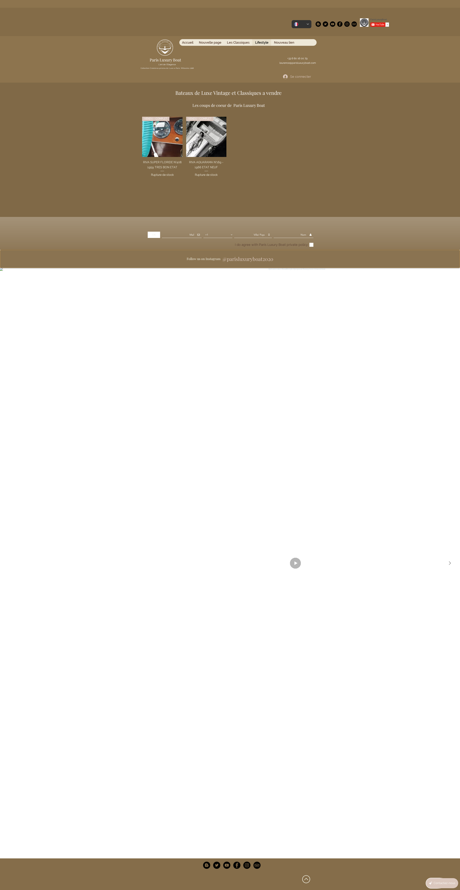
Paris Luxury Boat (165, 59)
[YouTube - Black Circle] (332, 24)
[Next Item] (449, 563)
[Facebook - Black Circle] (339, 24)
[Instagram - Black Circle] (347, 24)
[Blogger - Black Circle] (318, 24)
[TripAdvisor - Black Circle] (354, 24)
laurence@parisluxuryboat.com (297, 62)
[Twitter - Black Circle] (325, 24)
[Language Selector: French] (301, 24)
